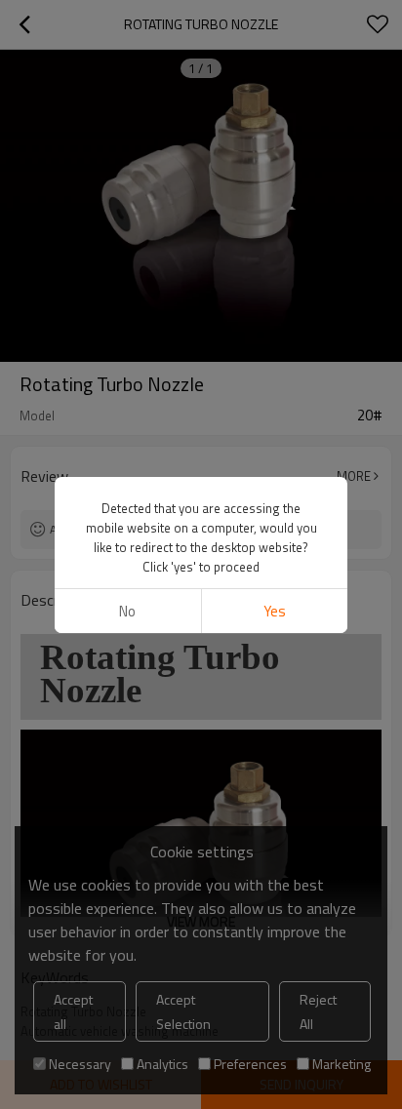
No (127, 611)
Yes (274, 611)
